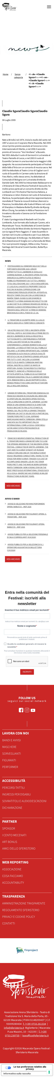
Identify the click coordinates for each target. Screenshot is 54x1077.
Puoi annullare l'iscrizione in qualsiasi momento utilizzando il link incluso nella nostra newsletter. (27, 652)
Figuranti (9, 760)
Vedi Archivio (13, 485)
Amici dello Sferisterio (18, 848)
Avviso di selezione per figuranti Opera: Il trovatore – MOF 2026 (27, 515)
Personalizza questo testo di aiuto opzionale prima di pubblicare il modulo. (27, 638)
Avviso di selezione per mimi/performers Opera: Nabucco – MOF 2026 (26, 505)
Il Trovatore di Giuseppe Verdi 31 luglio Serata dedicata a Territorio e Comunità (25, 321)
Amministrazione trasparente (23, 903)
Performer (10, 767)
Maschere (9, 747)
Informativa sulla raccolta (17, 1073)
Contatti (8, 923)
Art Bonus (9, 842)
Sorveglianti (11, 753)
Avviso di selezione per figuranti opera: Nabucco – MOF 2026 (26, 526)
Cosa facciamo (12, 876)
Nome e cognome (26, 626)
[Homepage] (10, 6)
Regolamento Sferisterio (20, 910)
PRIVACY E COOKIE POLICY (18, 917)
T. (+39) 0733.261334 (34, 1024)
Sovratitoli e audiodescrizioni (24, 801)
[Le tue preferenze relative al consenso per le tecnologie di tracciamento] (49, 1072)
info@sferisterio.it (14, 1028)
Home (5, 74)
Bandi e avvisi (11, 740)
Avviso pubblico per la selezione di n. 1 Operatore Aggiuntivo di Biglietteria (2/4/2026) (25, 547)
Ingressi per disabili (16, 794)
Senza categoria (18, 76)
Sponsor (8, 828)
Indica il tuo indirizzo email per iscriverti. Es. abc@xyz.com (27, 622)
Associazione (11, 869)
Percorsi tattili (13, 788)
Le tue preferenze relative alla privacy (30, 1067)
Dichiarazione (12, 808)
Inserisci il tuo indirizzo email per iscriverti (26, 610)
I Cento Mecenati (14, 835)
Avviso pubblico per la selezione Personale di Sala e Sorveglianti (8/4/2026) (27, 536)
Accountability (13, 882)
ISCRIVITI (27, 672)
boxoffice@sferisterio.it (35, 1036)
